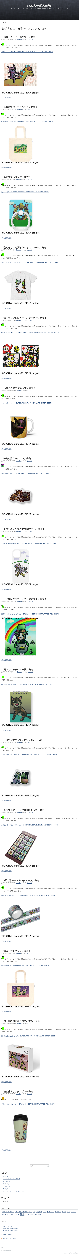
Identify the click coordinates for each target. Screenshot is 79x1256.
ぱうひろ (39, 1211)
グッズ (64, 1211)
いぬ (30, 1212)
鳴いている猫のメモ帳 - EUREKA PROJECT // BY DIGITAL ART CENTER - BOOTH (26, 684)
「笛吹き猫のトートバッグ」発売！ (19, 106)
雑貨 (39, 1215)
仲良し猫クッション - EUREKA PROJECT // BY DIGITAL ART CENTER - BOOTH (25, 473)
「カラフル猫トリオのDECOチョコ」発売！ (23, 810)
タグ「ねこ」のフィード (9, 1238)
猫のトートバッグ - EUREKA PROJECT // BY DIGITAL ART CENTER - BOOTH (25, 965)
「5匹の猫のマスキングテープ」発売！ (21, 880)
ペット (7, 1214)
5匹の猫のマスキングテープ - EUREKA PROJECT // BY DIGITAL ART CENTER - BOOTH (28, 895)
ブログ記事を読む (6, 97)
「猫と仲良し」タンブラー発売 (17, 1091)
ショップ (30, 39)
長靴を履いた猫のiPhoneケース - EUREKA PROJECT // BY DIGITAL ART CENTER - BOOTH (29, 543)
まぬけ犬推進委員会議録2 (10, 1231)
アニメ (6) (6, 1184)
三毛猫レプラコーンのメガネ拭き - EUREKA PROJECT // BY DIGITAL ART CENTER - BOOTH (30, 614)
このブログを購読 (8, 1235)
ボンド (13, 1215)
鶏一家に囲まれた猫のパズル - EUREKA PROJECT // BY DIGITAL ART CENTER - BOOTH (28, 1036)
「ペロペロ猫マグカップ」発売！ (18, 388)
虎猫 (31, 1214)
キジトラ (58, 1211)
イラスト (50, 1211)
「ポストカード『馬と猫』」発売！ (19, 36)
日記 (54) (5, 1189)
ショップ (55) (7, 1186)
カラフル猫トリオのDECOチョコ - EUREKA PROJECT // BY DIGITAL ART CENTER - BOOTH (29, 825)
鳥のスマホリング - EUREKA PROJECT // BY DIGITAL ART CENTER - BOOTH (25, 192)
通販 (35, 1214)
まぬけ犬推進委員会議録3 (40, 5)
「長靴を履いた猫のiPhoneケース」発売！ (23, 528)
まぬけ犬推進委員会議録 (10, 1228)
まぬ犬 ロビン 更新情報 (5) (11, 1179)
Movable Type (74, 1253)
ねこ (34, 1212)
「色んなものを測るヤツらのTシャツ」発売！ (24, 247)
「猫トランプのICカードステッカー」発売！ (24, 317)
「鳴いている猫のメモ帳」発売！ (18, 669)
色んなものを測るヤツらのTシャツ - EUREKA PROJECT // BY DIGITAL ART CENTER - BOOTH (30, 262)
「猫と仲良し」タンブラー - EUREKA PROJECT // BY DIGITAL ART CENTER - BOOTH (28, 1104)
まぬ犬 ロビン (7, 1226)
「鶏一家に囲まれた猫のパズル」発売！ (21, 1020)
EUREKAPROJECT (22, 1211)
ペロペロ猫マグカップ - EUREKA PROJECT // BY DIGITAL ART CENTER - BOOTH (26, 403)
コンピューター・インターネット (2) (13, 1191)
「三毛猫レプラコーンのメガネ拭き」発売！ (24, 599)
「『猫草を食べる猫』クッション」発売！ (22, 739)
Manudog (19, 39)
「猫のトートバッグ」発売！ (16, 950)
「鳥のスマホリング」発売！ (16, 177)
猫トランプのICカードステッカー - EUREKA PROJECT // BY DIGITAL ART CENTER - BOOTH (30, 333)
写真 (17, 1214)
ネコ (68, 1212)
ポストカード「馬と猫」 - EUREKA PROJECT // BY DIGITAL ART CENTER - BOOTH (27, 52)
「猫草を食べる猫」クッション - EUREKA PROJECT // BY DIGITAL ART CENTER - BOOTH (29, 754)
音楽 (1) (5, 1176)
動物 (22, 1214)
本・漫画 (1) (6, 1181)
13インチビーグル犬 (8, 1212)
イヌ (44, 1212)
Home (2, 1247)
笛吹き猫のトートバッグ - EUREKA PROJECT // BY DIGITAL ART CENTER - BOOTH (27, 122)
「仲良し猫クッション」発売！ (17, 458)
